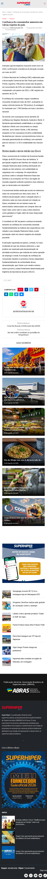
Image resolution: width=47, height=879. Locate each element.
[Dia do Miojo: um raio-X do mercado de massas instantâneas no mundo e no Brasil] (23, 452)
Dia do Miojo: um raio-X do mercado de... (23, 460)
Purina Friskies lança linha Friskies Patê (28, 625)
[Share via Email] (21, 294)
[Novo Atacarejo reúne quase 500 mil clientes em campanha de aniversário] (23, 361)
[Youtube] (40, 875)
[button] (23, 563)
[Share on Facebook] (26, 289)
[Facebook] (35, 875)
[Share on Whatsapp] (11, 294)
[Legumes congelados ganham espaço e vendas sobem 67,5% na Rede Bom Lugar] (23, 422)
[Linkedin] (26, 875)
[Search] (45, 4)
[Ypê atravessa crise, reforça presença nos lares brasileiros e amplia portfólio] (23, 392)
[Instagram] (31, 875)
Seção (9, 12)
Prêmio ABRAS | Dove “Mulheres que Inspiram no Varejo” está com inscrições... (30, 822)
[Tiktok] (45, 875)
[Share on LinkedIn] (6, 294)
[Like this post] (21, 289)
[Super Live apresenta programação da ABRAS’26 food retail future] (8, 837)
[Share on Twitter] (31, 289)
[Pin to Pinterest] (36, 289)
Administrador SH (16, 28)
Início (4, 12)
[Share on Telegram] (16, 294)
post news (7, 280)
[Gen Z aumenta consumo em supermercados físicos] (23, 482)
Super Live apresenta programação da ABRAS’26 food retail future (30, 837)
